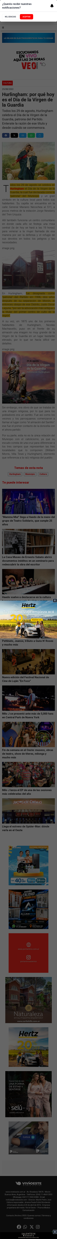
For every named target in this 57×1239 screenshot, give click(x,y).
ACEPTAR (26, 17)
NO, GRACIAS (10, 17)
